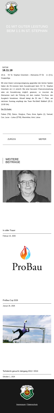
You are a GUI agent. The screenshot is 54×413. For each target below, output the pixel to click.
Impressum (21, 404)
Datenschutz (32, 404)
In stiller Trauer (9, 230)
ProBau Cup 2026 (10, 300)
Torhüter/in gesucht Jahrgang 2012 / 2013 (20, 371)
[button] (49, 8)
